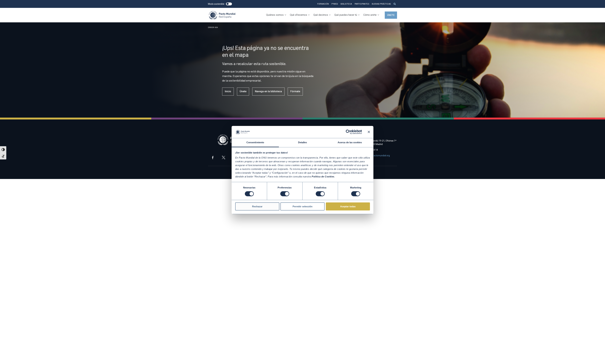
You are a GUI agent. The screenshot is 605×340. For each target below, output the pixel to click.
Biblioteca (346, 4)
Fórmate (295, 91)
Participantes (362, 4)
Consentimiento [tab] (255, 142)
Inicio (228, 91)
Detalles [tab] (302, 142)
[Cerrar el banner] (369, 132)
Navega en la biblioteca (268, 91)
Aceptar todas (348, 206)
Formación (323, 4)
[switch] (284, 193)
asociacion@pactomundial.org (375, 155)
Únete (391, 15)
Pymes (334, 4)
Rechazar (257, 206)
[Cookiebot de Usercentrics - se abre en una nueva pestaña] (348, 132)
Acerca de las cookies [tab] (350, 142)
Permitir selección (302, 206)
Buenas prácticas (381, 4)
